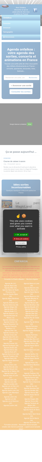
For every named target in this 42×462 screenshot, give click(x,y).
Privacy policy (21, 247)
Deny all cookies (21, 239)
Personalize (21, 243)
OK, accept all (21, 235)
